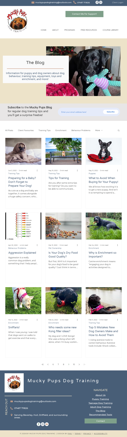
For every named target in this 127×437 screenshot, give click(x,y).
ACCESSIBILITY (100, 434)
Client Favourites (26, 130)
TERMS (78, 434)
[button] (69, 30)
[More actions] (37, 170)
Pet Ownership (54, 248)
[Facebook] (97, 2)
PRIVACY (87, 434)
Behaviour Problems (80, 130)
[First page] (42, 364)
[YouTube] (47, 424)
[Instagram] (100, 2)
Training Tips (44, 130)
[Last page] (84, 364)
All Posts (9, 130)
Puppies (92, 174)
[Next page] (79, 364)
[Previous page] (48, 364)
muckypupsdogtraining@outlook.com (53, 2)
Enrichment (60, 130)
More (97, 130)
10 (74, 364)
